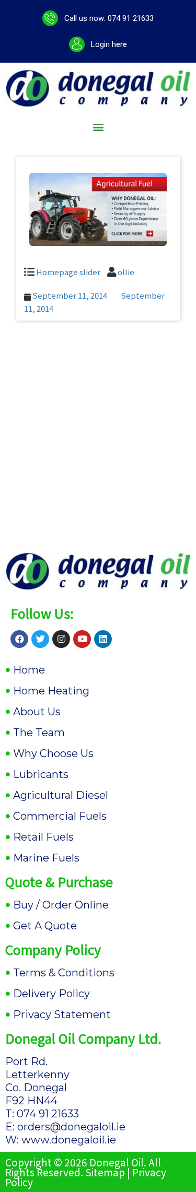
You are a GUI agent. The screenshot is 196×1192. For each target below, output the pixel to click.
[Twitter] (40, 639)
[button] (98, 127)
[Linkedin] (103, 639)
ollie (126, 271)
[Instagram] (61, 639)
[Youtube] (82, 639)
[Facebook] (19, 639)
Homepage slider (68, 271)
